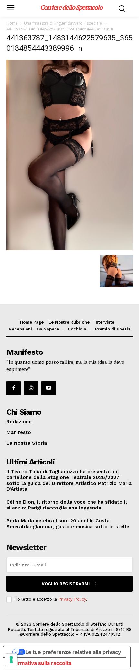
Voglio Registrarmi (66, 583)
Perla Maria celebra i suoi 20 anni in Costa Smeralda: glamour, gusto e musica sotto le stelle (67, 524)
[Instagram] (31, 388)
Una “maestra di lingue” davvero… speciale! (63, 23)
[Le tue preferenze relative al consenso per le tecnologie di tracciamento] (11, 660)
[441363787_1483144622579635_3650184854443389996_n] (69, 248)
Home (12, 23)
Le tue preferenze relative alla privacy (73, 652)
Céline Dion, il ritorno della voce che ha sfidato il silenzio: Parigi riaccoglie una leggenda (66, 505)
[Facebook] (13, 388)
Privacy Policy (72, 599)
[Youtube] (48, 388)
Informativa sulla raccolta (39, 663)
